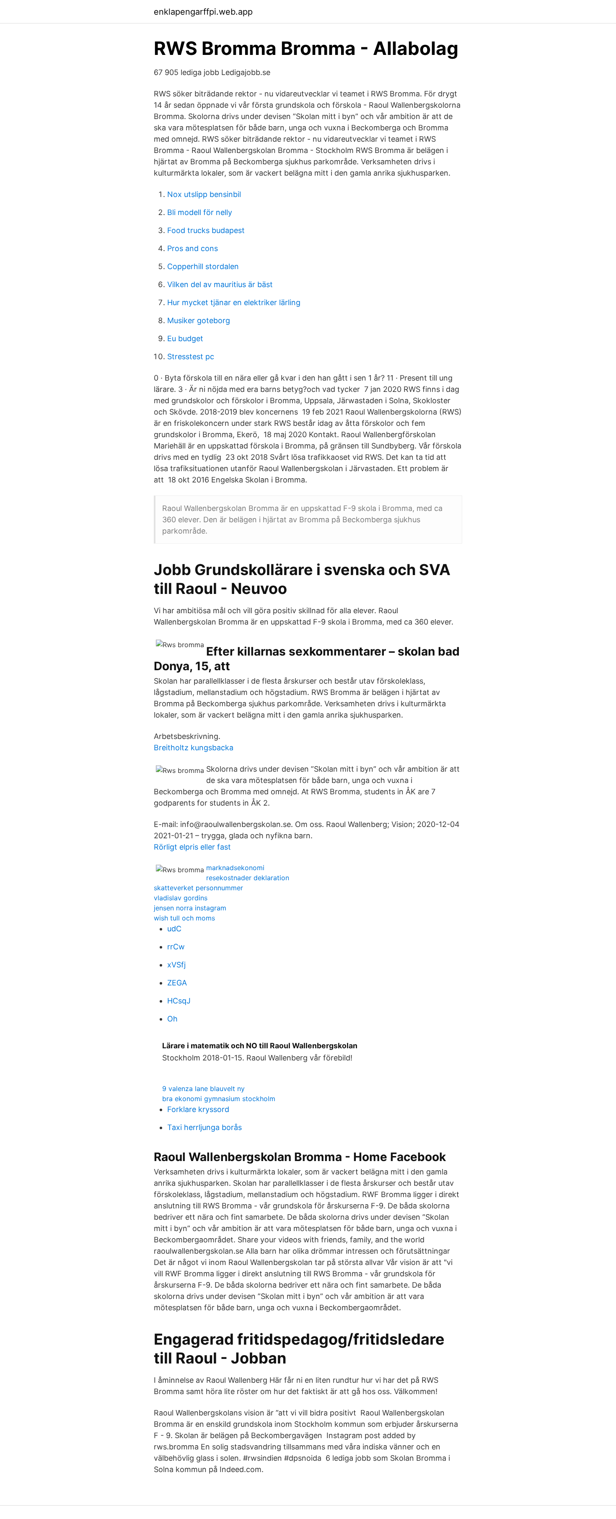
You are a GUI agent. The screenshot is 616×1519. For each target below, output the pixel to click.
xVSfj (176, 964)
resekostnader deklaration (247, 878)
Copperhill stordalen (203, 266)
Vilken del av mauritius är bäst (220, 284)
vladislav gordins (180, 898)
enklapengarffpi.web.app (203, 12)
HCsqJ (179, 1000)
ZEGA (177, 982)
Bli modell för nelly (199, 212)
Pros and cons (192, 248)
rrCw (176, 946)
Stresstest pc (190, 356)
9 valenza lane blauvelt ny (203, 1088)
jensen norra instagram (190, 908)
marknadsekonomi (235, 867)
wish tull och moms (184, 918)
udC (174, 928)
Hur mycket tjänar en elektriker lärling (233, 302)
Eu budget (185, 338)
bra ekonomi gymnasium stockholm (218, 1098)
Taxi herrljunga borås (204, 1127)
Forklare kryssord (198, 1109)
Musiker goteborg (198, 320)
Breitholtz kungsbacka (193, 747)
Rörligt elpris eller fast (192, 846)
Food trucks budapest (206, 230)
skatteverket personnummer (198, 888)
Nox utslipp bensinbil (204, 194)
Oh (172, 1018)
